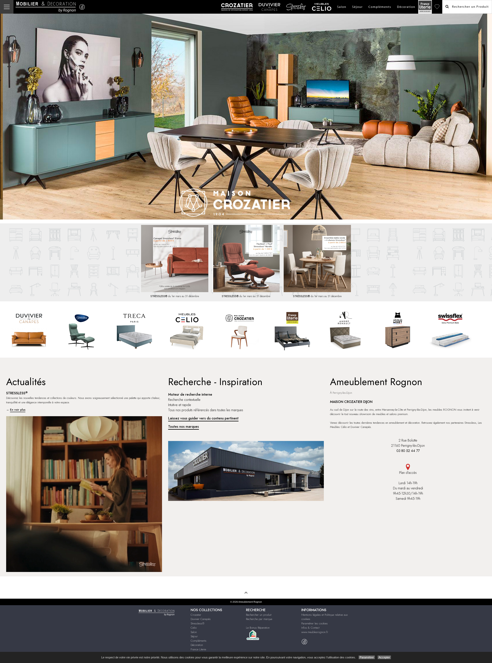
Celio (194, 628)
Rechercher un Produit (469, 6)
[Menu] (6, 7)
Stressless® (197, 623)
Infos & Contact (310, 628)
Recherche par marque (259, 619)
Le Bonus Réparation (258, 628)
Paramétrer (367, 657)
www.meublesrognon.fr (314, 632)
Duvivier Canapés (201, 619)
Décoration (406, 7)
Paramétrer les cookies (314, 623)
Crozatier (196, 615)
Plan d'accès (408, 472)
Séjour (357, 7)
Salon (341, 7)
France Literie (198, 649)
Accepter (384, 657)
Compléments (379, 7)
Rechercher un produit (258, 615)
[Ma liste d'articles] (437, 7)
